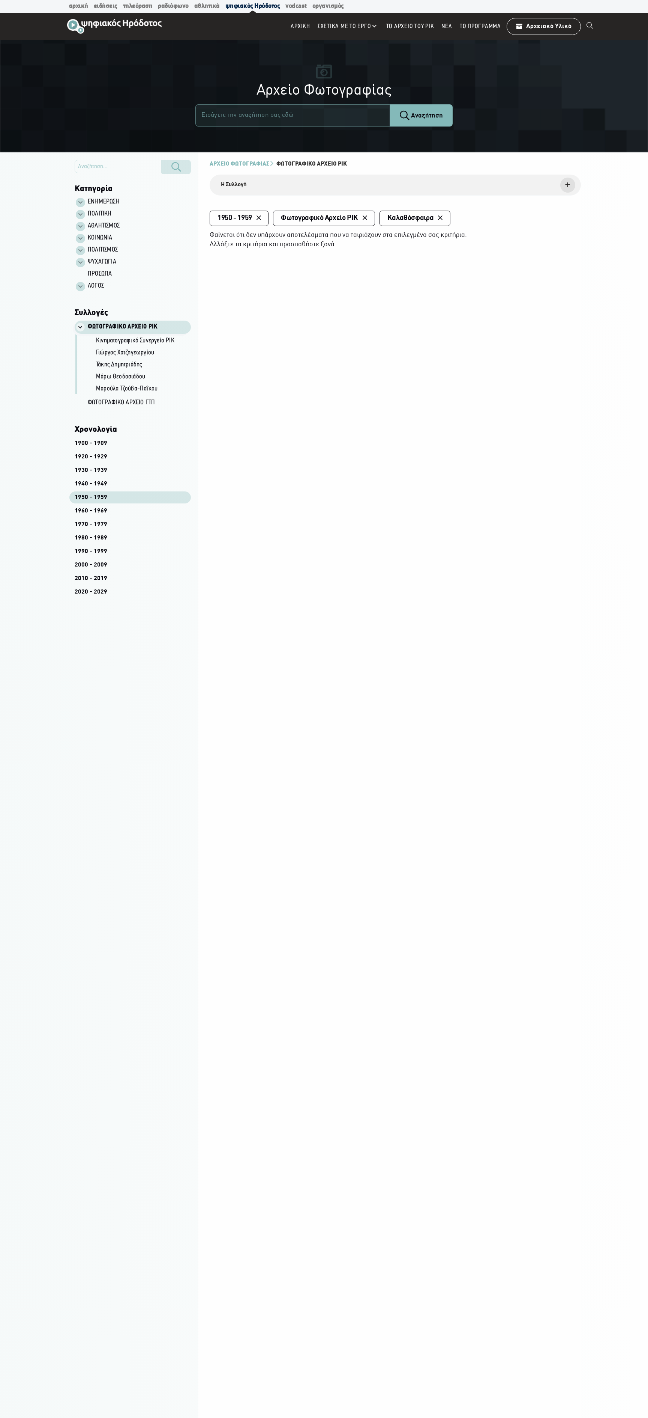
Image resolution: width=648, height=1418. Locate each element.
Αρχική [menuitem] (300, 26)
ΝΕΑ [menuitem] (446, 26)
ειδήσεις (105, 6)
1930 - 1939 (91, 470)
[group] (137, 366)
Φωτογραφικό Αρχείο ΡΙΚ (311, 164)
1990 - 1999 (91, 551)
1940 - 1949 (91, 484)
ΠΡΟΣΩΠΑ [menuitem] (100, 274)
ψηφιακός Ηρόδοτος (252, 6)
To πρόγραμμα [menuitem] (480, 26)
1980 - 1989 (91, 538)
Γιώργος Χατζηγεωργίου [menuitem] (125, 353)
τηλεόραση (138, 6)
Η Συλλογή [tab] (234, 184)
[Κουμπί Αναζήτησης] (176, 167)
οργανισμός (328, 6)
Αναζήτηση (426, 116)
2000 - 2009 (91, 565)
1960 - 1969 (91, 511)
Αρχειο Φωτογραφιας (239, 164)
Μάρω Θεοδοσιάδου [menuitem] (120, 377)
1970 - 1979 (91, 524)
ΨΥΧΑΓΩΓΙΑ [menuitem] (102, 262)
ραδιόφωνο (173, 6)
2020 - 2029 (91, 592)
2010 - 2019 (91, 578)
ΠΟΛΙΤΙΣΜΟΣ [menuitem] (103, 250)
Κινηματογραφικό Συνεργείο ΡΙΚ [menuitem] (135, 341)
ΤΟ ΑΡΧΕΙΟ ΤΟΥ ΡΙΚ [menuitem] (410, 26)
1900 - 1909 (91, 443)
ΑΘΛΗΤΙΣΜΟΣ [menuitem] (104, 226)
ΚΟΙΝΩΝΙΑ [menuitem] (100, 238)
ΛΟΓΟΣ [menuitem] (96, 286)
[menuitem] (589, 26)
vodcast (296, 6)
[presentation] (395, 185)
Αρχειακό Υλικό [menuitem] (549, 26)
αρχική (78, 6)
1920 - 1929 (91, 457)
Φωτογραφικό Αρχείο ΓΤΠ (121, 402)
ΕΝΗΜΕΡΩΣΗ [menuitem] (104, 202)
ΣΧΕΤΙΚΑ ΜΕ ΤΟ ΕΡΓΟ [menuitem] (344, 26)
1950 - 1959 (91, 497)
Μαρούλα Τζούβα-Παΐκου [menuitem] (127, 389)
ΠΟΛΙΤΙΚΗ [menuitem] (100, 214)
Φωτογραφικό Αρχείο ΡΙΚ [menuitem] (123, 327)
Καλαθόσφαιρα (410, 218)
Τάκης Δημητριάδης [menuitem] (119, 365)
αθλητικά (207, 6)
